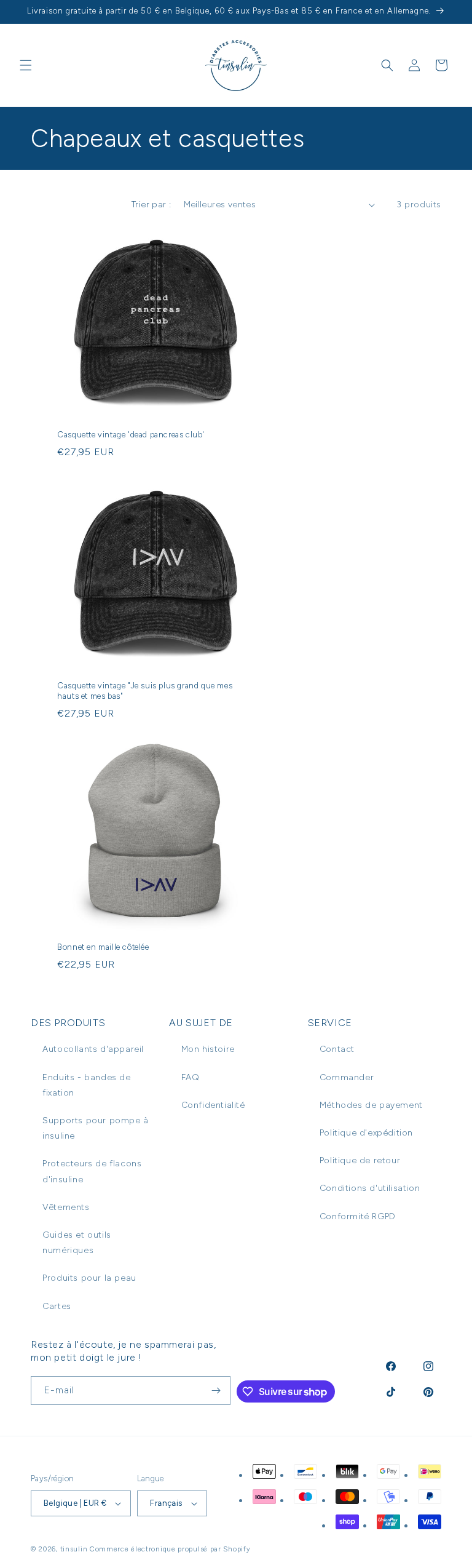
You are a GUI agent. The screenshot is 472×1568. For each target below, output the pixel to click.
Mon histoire (208, 1049)
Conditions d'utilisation (370, 1188)
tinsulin (74, 1549)
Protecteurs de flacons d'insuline (91, 1171)
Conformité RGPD (358, 1216)
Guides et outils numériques (76, 1243)
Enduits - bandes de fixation (86, 1085)
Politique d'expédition (366, 1133)
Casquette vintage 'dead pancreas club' (131, 434)
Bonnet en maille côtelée (103, 947)
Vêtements (65, 1207)
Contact (337, 1049)
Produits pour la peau (89, 1278)
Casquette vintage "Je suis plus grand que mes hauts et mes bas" (144, 691)
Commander (347, 1077)
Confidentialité (213, 1105)
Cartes (56, 1306)
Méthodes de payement (371, 1105)
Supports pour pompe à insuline (95, 1128)
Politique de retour (360, 1160)
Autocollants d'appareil (93, 1049)
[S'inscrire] (216, 1390)
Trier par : (151, 204)
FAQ (190, 1077)
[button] (25, 65)
